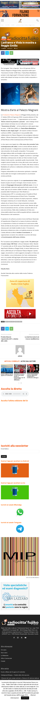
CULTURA (7, 25)
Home (2, 25)
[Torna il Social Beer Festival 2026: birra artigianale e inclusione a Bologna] (33, 368)
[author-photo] (20, 349)
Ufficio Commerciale (6, 658)
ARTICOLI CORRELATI (12, 361)
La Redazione (4, 655)
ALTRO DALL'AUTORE (28, 361)
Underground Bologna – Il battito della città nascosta (15, 675)
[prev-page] (19, 383)
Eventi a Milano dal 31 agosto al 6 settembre (7, 375)
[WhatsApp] (11, 53)
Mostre (11, 321)
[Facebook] (3, 53)
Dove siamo (4, 652)
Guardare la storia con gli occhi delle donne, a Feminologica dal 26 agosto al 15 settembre (19, 377)
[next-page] (21, 383)
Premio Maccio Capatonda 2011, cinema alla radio (9, 339)
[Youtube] (25, 638)
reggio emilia (18, 321)
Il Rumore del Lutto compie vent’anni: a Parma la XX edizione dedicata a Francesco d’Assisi (20, 679)
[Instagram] (18, 638)
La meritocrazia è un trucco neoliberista (32, 338)
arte (7, 321)
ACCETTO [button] (25, 698)
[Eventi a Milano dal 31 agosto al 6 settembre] (7, 368)
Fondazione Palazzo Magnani (11, 115)
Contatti (3, 661)
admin (4, 48)
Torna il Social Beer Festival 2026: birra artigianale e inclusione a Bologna (33, 376)
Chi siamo (3, 650)
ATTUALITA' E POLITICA (32, 372)
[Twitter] (7, 53)
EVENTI (12, 25)
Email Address (5, 449)
